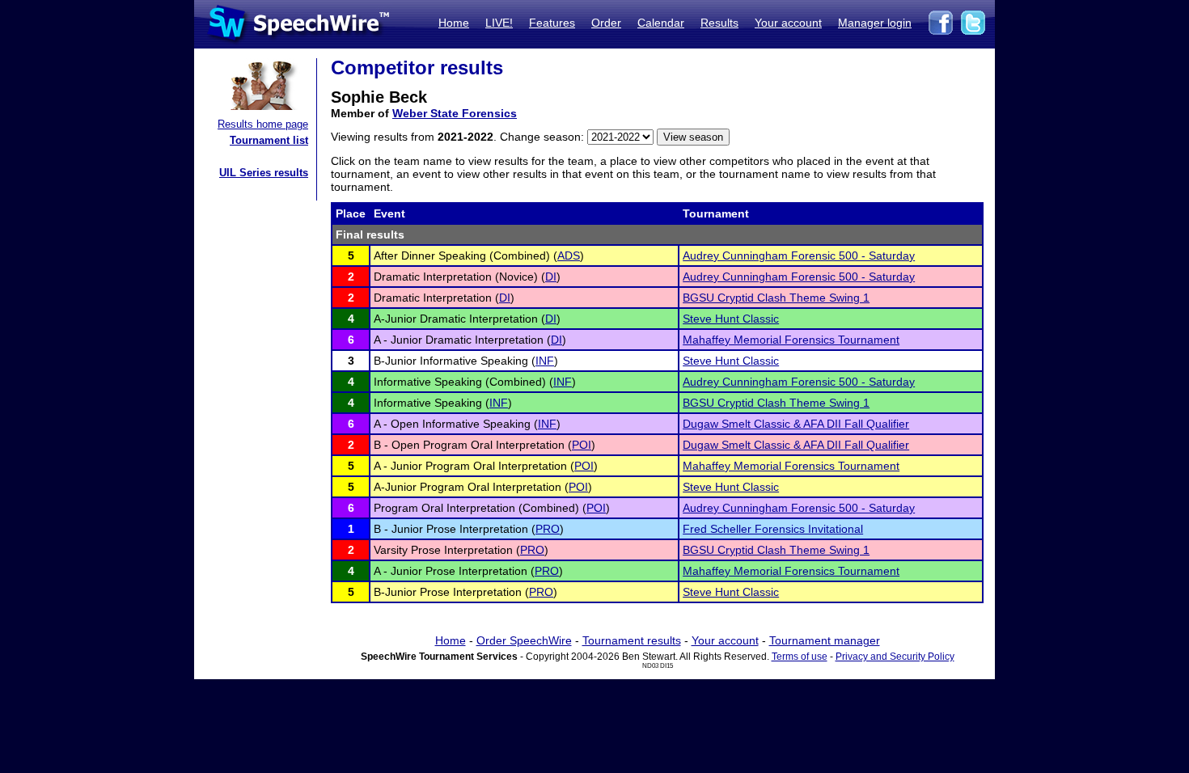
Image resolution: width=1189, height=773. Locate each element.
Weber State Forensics (454, 113)
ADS (568, 255)
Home (453, 22)
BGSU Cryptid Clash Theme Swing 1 (776, 297)
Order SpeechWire (524, 640)
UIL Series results (263, 173)
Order (606, 22)
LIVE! (499, 22)
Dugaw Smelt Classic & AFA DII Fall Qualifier (796, 423)
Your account (788, 22)
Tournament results (631, 640)
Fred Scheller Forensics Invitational (773, 528)
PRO (547, 528)
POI (581, 444)
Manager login (875, 22)
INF (544, 360)
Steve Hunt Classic (731, 318)
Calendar (660, 22)
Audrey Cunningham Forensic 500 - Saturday (799, 255)
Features (552, 22)
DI (550, 276)
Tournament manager (824, 640)
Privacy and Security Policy (895, 656)
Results (719, 22)
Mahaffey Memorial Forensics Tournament (791, 339)
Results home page (263, 124)
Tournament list (269, 140)
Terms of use (799, 656)
